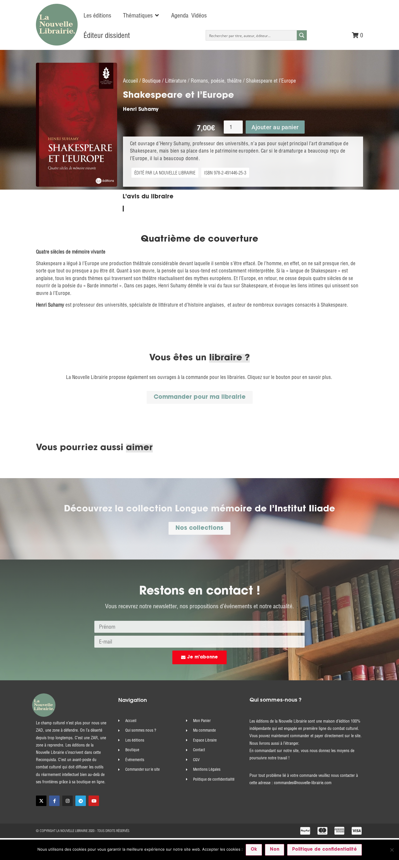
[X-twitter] (41, 801)
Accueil (130, 80)
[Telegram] (80, 801)
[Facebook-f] (54, 801)
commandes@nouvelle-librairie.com (303, 782)
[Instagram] (67, 801)
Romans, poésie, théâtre (216, 80)
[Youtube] (94, 801)
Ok (254, 849)
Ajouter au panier (275, 127)
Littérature (175, 80)
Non (274, 849)
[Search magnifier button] (302, 35)
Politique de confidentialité (324, 849)
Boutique (151, 80)
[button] (141, 15)
